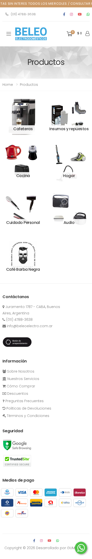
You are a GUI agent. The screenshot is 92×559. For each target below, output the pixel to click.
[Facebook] (64, 14)
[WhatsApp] (57, 540)
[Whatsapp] (88, 14)
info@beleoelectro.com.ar (29, 326)
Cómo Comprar (20, 386)
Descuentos (17, 393)
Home (7, 84)
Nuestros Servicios (22, 378)
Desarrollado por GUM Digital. (62, 547)
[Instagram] (71, 14)
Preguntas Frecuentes (24, 400)
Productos (29, 84)
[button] (74, 34)
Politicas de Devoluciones (28, 408)
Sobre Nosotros (20, 371)
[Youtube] (80, 14)
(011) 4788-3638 (23, 14)
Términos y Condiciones (27, 415)
